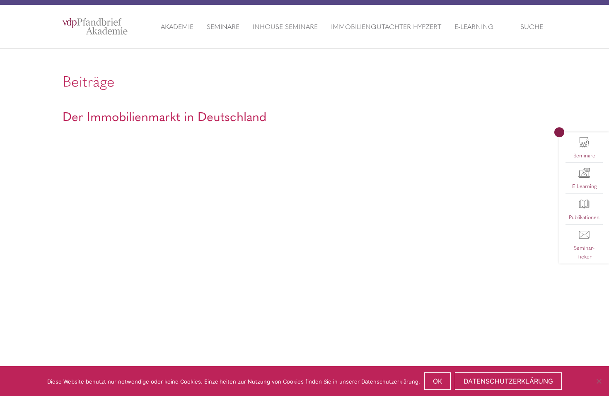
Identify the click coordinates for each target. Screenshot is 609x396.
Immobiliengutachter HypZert (386, 26)
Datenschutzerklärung (508, 381)
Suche (531, 26)
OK (437, 381)
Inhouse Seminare (285, 26)
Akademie (177, 26)
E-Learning (474, 26)
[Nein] (598, 381)
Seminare (223, 26)
